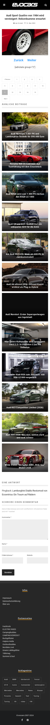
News (30, 690)
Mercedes (8, 690)
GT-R (6, 685)
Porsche (7, 696)
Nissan (40, 690)
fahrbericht (25, 679)
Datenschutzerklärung (11, 601)
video (23, 701)
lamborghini (40, 685)
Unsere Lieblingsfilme (11, 650)
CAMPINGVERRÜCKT (11, 635)
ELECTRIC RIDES (9, 629)
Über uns (6, 604)
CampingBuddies (9, 632)
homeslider (25, 685)
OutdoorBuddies (9, 644)
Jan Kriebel (19, 23)
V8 (15, 701)
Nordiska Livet (8, 647)
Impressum (7, 598)
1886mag (6, 653)
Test (27, 696)
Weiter (31, 60)
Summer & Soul (9, 656)
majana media (8, 641)
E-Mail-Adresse (7, 555)
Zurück (18, 60)
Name (4, 544)
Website (29, 555)
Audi (6, 679)
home (14, 685)
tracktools (7, 626)
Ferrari (37, 679)
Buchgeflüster (8, 638)
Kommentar (6, 517)
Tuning (36, 696)
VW (31, 701)
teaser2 (18, 696)
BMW (14, 679)
